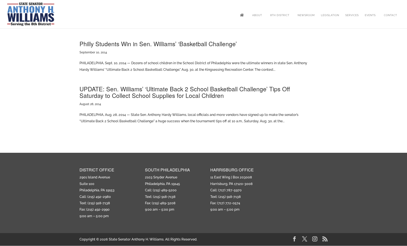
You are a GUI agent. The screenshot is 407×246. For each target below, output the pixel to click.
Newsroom (306, 15)
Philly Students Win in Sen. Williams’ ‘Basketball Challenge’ (158, 43)
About (257, 15)
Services (352, 15)
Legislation (330, 15)
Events (370, 15)
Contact (390, 15)
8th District (279, 15)
